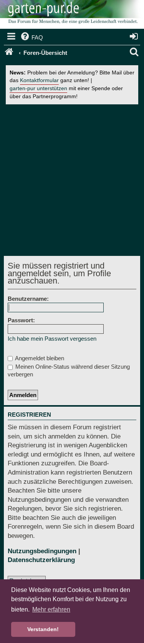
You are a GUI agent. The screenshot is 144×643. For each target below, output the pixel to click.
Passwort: (21, 320)
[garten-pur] (72, 15)
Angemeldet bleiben (39, 358)
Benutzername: (28, 298)
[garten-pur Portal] (10, 52)
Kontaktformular (39, 80)
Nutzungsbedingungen (42, 551)
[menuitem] (31, 37)
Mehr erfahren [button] (51, 609)
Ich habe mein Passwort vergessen (52, 338)
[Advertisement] (72, 180)
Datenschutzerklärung (41, 560)
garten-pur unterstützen (38, 88)
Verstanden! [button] (43, 629)
